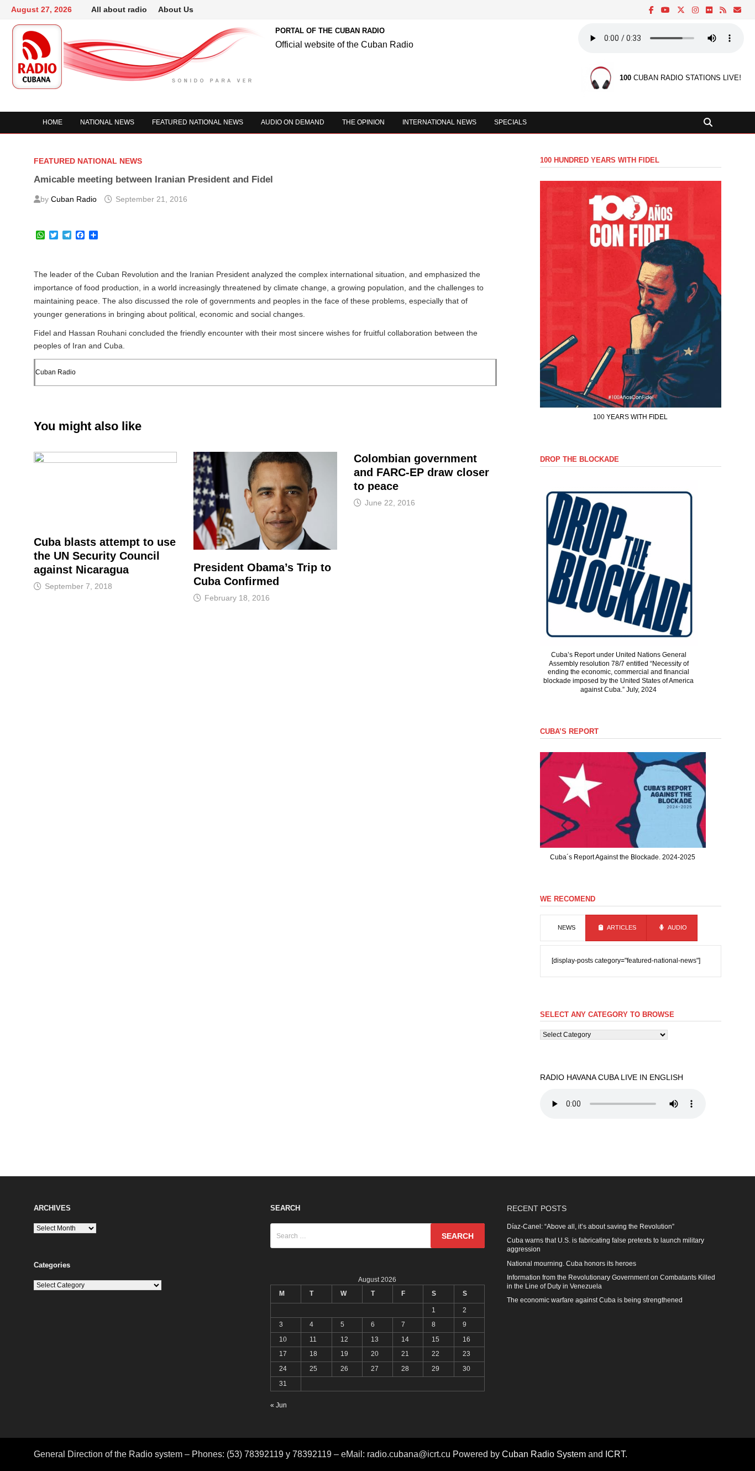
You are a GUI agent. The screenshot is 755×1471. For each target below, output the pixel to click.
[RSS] (724, 10)
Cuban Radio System (544, 1454)
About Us (175, 9)
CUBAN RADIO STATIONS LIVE (679, 78)
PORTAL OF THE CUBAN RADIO (330, 31)
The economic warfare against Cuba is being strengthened (595, 1300)
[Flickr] (710, 10)
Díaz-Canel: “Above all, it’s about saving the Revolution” (590, 1226)
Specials (510, 122)
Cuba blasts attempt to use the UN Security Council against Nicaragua (105, 556)
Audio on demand (292, 122)
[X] (681, 10)
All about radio (119, 9)
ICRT (615, 1454)
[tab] (563, 928)
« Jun (278, 1405)
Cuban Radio (74, 199)
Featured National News (197, 122)
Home (52, 122)
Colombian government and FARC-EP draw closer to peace (421, 472)
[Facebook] (652, 10)
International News (439, 122)
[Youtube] (666, 10)
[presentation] (563, 928)
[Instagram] (696, 10)
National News (107, 122)
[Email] (737, 10)
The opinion (363, 122)
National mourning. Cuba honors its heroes (571, 1263)
